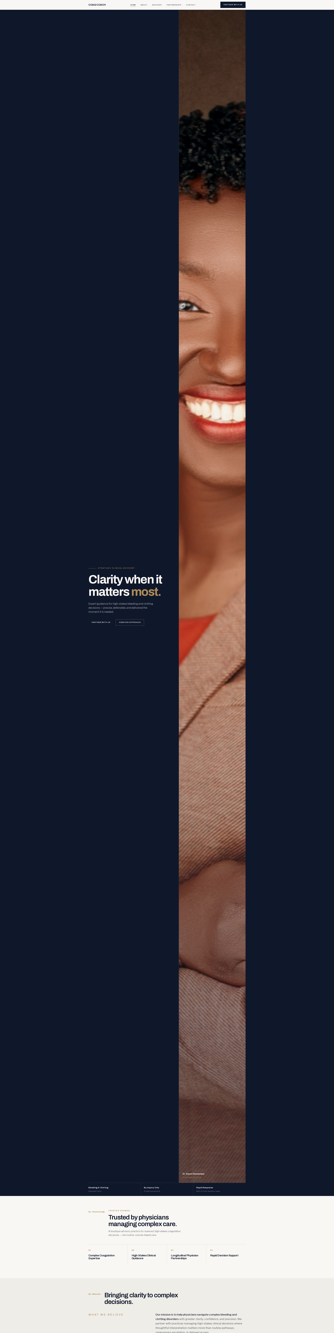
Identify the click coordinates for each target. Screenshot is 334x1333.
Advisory (157, 5)
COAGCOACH (97, 4)
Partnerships (174, 5)
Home (133, 5)
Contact (191, 5)
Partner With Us (233, 5)
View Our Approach (130, 622)
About (144, 5)
